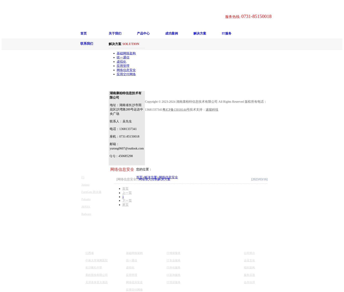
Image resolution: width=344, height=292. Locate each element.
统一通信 (123, 57)
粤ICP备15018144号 (176, 109)
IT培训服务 (174, 282)
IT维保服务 (174, 253)
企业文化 (249, 260)
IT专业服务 (174, 260)
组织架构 (249, 267)
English (166, 4)
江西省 (89, 253)
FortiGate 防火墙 (91, 191)
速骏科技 (212, 109)
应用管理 (123, 65)
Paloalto (86, 199)
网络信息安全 (126, 70)
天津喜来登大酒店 (96, 282)
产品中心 (143, 33)
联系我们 (86, 43)
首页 (83, 33)
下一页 (127, 200)
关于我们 (115, 33)
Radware (86, 214)
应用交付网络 (126, 74)
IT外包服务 (174, 267)
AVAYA (85, 206)
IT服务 (227, 33)
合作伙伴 (249, 282)
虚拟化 (121, 61)
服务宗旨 (249, 274)
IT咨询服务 (174, 274)
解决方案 (200, 33)
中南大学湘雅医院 (96, 260)
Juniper (85, 184)
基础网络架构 (126, 53)
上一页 (127, 192)
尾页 (125, 204)
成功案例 (171, 33)
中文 (157, 4)
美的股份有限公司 (96, 274)
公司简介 (249, 253)
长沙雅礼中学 (93, 267)
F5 (82, 177)
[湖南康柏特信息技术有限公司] (132, 16)
